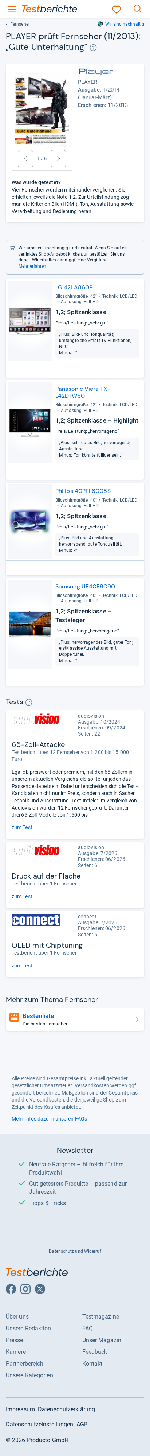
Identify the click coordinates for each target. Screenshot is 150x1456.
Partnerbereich (24, 1363)
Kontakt (92, 1363)
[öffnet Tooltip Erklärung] (93, 48)
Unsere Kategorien (29, 1375)
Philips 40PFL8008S (83, 490)
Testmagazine (100, 1316)
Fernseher (20, 24)
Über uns (17, 1316)
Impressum (20, 1409)
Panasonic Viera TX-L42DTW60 (82, 392)
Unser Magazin (101, 1340)
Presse (14, 1340)
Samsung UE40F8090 (85, 586)
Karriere (16, 1351)
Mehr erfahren (32, 266)
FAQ (87, 1328)
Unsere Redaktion (28, 1328)
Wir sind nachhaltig (124, 24)
